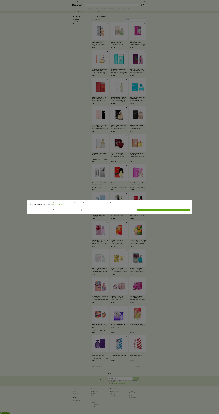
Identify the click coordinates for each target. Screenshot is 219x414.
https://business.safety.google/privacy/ (58, 204)
